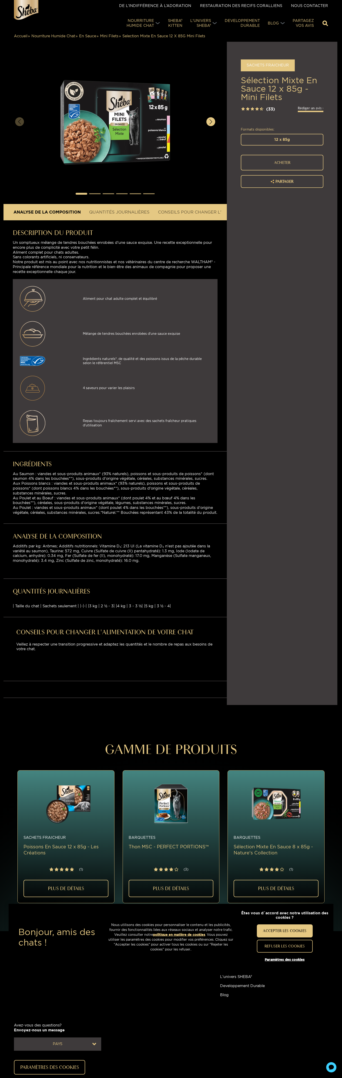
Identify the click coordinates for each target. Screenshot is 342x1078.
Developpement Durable (242, 986)
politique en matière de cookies (179, 934)
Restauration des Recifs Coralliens (241, 5)
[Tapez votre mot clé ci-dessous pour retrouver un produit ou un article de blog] (325, 23)
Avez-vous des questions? (39, 1027)
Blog (224, 995)
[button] (81, 194)
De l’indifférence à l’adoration (155, 5)
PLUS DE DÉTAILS (66, 888)
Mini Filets (109, 36)
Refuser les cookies (285, 945)
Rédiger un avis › (310, 108)
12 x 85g (282, 139)
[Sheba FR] (26, 10)
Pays (57, 1044)
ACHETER (282, 162)
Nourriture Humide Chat (53, 36)
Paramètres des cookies (285, 959)
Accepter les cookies (284, 930)
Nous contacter (309, 5)
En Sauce (87, 36)
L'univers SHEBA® (236, 976)
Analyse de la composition (47, 212)
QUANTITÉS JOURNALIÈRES (119, 212)
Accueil (20, 36)
